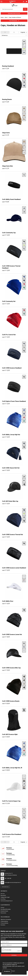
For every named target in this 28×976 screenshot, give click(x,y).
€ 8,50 (5, 202)
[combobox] (12, 9)
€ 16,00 (6, 437)
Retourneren (3, 912)
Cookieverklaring (4, 921)
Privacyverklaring (4, 923)
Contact (2, 907)
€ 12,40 (6, 270)
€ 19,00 (6, 670)
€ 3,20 (5, 102)
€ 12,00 (6, 235)
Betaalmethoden (4, 911)
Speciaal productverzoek (14, 13)
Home (2, 17)
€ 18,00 (6, 637)
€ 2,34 (5, 68)
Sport (6, 17)
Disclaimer (3, 924)
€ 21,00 (6, 803)
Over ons (3, 893)
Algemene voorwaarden (6, 919)
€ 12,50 (6, 304)
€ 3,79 (5, 135)
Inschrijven (14, 955)
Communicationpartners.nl (6, 900)
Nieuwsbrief (3, 895)
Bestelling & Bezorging (5, 909)
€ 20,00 (6, 703)
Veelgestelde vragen (5, 897)
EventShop (3, 899)
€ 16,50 (6, 537)
